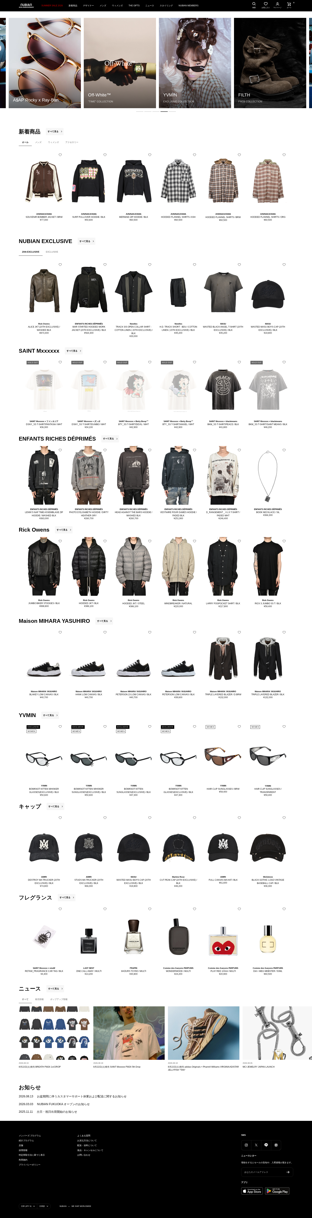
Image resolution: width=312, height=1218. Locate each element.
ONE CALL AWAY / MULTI (88, 971)
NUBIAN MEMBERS (188, 5)
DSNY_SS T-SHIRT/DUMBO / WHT (89, 424)
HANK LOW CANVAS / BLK (88, 694)
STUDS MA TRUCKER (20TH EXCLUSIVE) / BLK (88, 881)
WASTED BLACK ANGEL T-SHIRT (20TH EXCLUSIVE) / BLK (223, 328)
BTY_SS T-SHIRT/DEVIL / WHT (133, 424)
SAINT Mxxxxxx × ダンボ (88, 421)
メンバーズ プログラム (30, 1135)
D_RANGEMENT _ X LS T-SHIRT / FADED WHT (223, 514)
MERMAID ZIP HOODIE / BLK (133, 217)
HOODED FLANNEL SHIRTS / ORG (267, 217)
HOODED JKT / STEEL (133, 603)
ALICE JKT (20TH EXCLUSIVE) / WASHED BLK (44, 328)
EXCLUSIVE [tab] (52, 252)
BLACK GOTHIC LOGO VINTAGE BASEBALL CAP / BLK (268, 881)
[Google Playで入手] (277, 1191)
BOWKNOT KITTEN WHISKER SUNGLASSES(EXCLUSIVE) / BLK (89, 790)
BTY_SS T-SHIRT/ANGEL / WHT (178, 424)
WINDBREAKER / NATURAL (178, 603)
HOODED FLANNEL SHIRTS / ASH (178, 217)
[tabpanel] (156, 188)
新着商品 (73, 5)
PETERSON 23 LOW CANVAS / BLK (133, 694)
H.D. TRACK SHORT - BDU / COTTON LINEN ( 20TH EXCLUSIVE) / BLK (178, 328)
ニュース (149, 5)
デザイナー (88, 5)
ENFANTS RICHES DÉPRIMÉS (89, 324)
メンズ (103, 5)
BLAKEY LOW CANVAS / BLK (43, 694)
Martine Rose (178, 877)
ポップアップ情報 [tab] (59, 999)
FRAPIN (133, 968)
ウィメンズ (117, 5)
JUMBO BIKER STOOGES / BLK (44, 603)
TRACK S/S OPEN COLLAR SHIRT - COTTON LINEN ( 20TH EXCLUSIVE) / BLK (134, 330)
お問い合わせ (83, 1155)
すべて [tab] (25, 999)
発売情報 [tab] (39, 999)
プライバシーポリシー (29, 1164)
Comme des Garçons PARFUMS (178, 968)
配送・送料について (87, 1145)
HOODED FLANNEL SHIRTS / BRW (223, 217)
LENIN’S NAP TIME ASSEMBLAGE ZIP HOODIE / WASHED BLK (44, 514)
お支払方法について (87, 1140)
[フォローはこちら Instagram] (246, 1145)
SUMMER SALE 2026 (52, 5)
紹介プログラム (26, 1140)
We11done (268, 877)
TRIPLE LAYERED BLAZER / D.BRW (223, 694)
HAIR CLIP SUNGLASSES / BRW (223, 789)
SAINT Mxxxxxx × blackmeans (223, 421)
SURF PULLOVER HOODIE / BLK (88, 217)
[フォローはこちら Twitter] (256, 1145)
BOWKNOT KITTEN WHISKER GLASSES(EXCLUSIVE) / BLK (44, 790)
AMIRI (44, 877)
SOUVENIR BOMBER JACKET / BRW (44, 217)
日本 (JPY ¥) (26, 1206)
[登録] (288, 1172)
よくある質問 (83, 1135)
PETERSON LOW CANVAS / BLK (178, 694)
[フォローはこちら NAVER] (276, 1145)
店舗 (21, 1145)
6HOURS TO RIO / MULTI (133, 971)
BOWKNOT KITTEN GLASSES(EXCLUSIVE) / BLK (178, 790)
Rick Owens (44, 324)
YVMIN (44, 786)
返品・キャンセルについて (90, 1150)
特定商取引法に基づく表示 (32, 1155)
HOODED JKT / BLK (89, 603)
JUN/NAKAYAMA (44, 214)
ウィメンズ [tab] (53, 142)
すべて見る (53, 131)
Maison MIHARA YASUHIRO (44, 691)
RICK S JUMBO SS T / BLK (268, 603)
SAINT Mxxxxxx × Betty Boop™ (133, 421)
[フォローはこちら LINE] (266, 1145)
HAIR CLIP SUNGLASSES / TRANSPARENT (267, 790)
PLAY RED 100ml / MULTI (223, 971)
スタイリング (166, 5)
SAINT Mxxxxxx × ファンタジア (44, 421)
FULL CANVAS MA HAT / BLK (223, 880)
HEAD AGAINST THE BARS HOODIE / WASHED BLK (133, 514)
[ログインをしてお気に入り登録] (60, 155)
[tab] (139, 111)
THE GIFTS (134, 5)
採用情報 (23, 1150)
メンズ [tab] (38, 142)
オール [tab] (25, 142)
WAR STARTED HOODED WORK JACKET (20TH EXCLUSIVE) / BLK (89, 328)
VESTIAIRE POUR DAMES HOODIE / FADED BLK (178, 514)
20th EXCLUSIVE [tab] (30, 252)
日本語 (42, 1206)
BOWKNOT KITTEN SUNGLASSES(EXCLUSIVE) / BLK (133, 790)
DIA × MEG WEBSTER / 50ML (267, 971)
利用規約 (23, 1160)
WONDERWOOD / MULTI (178, 971)
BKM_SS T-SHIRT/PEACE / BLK (223, 424)
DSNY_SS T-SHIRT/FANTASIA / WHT (44, 424)
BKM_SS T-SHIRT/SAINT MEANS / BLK (268, 424)
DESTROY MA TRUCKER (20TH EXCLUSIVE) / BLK (44, 881)
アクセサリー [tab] (71, 142)
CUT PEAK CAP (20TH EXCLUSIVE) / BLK (178, 881)
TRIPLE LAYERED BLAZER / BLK (267, 694)
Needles (133, 324)
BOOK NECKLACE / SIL (268, 512)
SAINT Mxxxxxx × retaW (44, 968)
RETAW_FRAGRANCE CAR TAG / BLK (44, 971)
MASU (223, 324)
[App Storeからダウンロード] (252, 1191)
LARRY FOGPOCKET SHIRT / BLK (223, 603)
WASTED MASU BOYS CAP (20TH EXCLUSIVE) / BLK (268, 328)
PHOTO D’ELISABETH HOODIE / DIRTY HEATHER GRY (89, 514)
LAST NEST (88, 968)
